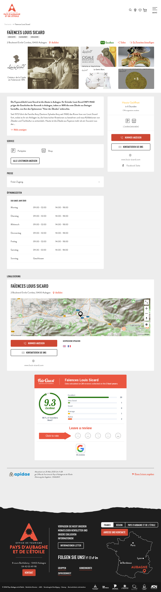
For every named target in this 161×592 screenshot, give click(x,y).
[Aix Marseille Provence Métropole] (124, 587)
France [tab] (107, 525)
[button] (130, 10)
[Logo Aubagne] (29, 540)
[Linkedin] (96, 558)
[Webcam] (135, 10)
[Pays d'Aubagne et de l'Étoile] (12, 10)
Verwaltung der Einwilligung (51, 587)
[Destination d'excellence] (134, 587)
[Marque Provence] (115, 587)
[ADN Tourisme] (153, 587)
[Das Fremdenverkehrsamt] (95, 587)
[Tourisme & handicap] (144, 587)
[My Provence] (105, 587)
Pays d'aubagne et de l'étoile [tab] (141, 525)
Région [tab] (119, 525)
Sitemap (63, 587)
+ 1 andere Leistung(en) (131, 126)
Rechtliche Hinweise (31, 587)
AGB (40, 587)
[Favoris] (140, 10)
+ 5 (136, 78)
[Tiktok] (93, 558)
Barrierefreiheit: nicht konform (77, 587)
